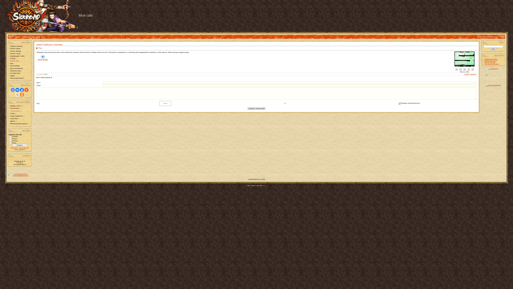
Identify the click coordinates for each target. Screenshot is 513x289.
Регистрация (36, 37)
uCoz (264, 185)
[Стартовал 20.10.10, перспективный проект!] (20, 175)
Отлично (15, 136)
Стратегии (13, 118)
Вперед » (473, 74)
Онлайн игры (26, 37)
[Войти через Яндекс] (26, 90)
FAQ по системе (489, 62)
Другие (12, 121)
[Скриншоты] (464, 59)
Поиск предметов (16, 116)
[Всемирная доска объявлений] (493, 85)
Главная (17, 37)
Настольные (14, 108)
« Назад (466, 74)
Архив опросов (23, 148)
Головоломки (14, 111)
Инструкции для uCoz (491, 64)
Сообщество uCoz (490, 61)
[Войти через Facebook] (22, 90)
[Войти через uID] (13, 90)
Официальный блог (491, 59)
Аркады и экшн (15, 106)
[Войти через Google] (17, 94)
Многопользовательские (18, 123)
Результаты (14, 148)
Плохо (14, 143)
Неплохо (15, 141)
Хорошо (14, 138)
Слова (12, 113)
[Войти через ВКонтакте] (17, 90)
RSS (496, 37)
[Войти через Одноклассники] (22, 95)
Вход (43, 37)
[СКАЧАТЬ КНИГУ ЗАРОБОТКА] (493, 80)
